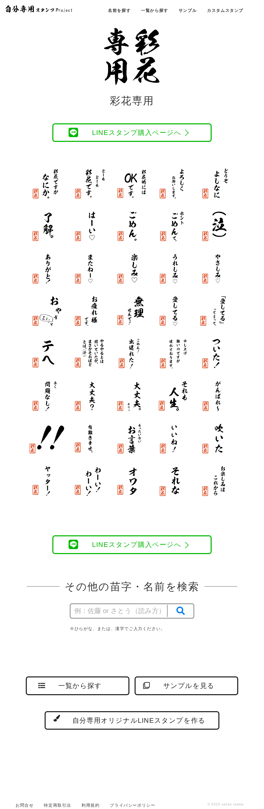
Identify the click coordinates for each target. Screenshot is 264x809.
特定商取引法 (57, 805)
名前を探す (119, 10)
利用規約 (90, 805)
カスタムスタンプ (225, 10)
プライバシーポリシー (132, 805)
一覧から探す (154, 10)
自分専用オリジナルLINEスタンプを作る (138, 720)
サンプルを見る (188, 686)
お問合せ (24, 805)
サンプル (188, 10)
